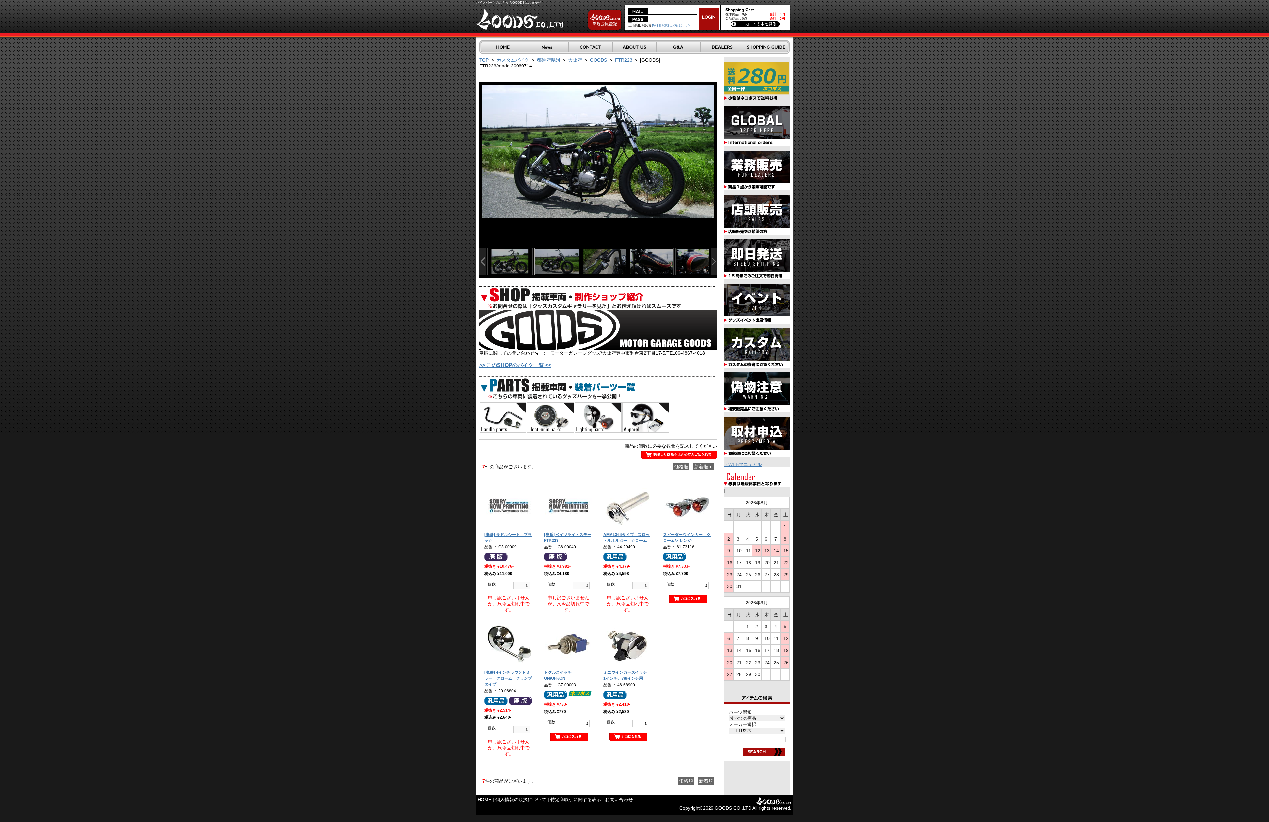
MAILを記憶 (641, 25)
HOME (484, 799)
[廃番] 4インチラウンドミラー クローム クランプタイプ (508, 678)
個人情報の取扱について (520, 799)
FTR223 (623, 60)
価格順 (681, 466)
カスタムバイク (513, 60)
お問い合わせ (619, 799)
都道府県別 (548, 60)
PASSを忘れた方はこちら (671, 25)
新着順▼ (703, 466)
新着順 (706, 781)
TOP (484, 60)
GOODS (598, 60)
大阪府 (575, 60)
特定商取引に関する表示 (575, 799)
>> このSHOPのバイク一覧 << (515, 365)
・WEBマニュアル (743, 464)
